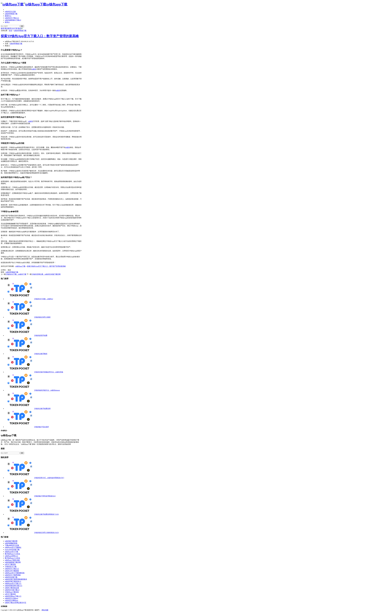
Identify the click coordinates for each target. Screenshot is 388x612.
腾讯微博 (7, 28)
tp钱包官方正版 (10, 11)
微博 (2, 28)
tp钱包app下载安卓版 (12, 560)
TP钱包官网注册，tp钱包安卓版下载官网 (46, 274)
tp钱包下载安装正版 (12, 588)
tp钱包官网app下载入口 (13, 596)
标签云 (7, 22)
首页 (10, 30)
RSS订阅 (14, 28)
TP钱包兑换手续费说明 (42, 408)
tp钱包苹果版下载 (11, 14)
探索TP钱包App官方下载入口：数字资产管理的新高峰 (40, 36)
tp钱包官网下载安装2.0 (13, 581)
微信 (19, 28)
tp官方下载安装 (10, 564)
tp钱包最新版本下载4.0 (13, 20)
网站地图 (45, 610)
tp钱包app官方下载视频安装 (15, 573)
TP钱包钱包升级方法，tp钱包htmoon (47, 390)
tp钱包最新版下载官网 (13, 562)
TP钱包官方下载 (10, 566)
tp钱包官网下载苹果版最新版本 (16, 579)
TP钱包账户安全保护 (41, 427)
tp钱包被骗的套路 (11, 543)
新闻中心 (8, 16)
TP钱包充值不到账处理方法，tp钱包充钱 (48, 372)
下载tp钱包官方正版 (12, 545)
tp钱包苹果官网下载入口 (13, 585)
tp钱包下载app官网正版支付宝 (15, 602)
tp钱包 (34, 69)
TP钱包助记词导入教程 (42, 317)
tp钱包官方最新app (11, 600)
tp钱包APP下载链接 (12, 571)
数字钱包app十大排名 (12, 554)
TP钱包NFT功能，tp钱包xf (43, 299)
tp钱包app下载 (56, 4)
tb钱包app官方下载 (11, 552)
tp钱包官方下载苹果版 (13, 575)
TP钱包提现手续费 (40, 335)
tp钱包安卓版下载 (11, 577)
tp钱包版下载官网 (11, 541)
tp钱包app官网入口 (11, 556)
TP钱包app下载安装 (12, 592)
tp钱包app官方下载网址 (13, 547)
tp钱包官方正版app (11, 598)
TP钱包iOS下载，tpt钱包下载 (16, 274)
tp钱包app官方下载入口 (13, 583)
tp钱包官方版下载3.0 (12, 590)
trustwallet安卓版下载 (12, 549)
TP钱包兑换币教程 (40, 354)
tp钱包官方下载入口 (12, 18)
